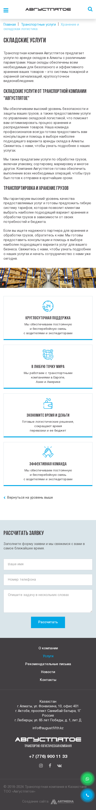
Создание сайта (35, 801)
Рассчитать (48, 622)
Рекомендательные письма (48, 664)
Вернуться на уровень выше (29, 497)
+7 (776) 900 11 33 (48, 757)
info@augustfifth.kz (48, 728)
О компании (48, 648)
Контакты (48, 680)
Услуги (48, 656)
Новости (48, 672)
